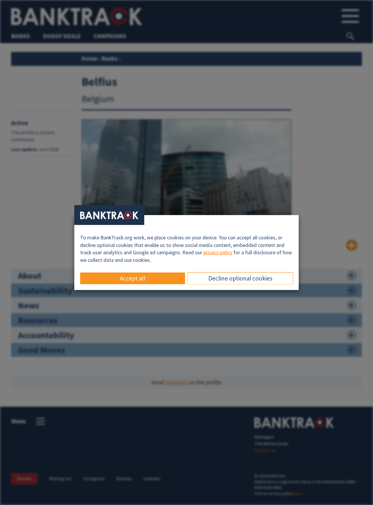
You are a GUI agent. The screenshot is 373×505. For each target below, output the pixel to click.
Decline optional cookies (240, 278)
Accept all (132, 278)
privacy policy (217, 252)
